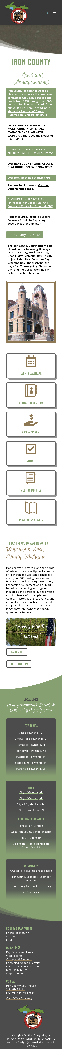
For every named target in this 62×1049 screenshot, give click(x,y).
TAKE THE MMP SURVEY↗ (36, 153)
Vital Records (14, 955)
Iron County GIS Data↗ (25, 235)
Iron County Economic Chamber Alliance (31, 878)
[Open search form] (48, 13)
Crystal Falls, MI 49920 (20, 993)
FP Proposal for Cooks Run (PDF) (28, 202)
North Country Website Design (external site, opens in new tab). (31, 1042)
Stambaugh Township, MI (31, 762)
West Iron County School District (31, 831)
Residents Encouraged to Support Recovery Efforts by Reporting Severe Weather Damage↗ (29, 220)
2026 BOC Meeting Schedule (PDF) (29, 177)
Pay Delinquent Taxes (19, 952)
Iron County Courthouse (21, 985)
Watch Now (32, 636)
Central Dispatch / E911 (20, 933)
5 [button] (34, 50)
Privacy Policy (15, 1038)
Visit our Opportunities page (28, 187)
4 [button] (32, 50)
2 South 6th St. (15, 989)
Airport (10, 936)
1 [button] (24, 50)
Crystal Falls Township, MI (31, 738)
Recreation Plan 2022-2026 (22, 966)
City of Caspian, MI (31, 798)
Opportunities (15, 973)
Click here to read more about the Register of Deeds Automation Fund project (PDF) (29, 111)
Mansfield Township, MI (30, 768)
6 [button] (37, 50)
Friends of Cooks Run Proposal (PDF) (30, 206)
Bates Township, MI (31, 732)
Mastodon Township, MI (31, 756)
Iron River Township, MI (31, 750)
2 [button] (27, 50)
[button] (54, 13)
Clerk (9, 940)
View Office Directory (19, 998)
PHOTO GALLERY (19, 664)
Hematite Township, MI (31, 744)
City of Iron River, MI (31, 810)
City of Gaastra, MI (31, 792)
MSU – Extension (31, 837)
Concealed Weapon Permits (23, 963)
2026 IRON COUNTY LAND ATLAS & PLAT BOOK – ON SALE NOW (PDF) (30, 165)
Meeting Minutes (16, 970)
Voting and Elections (19, 959)
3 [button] (29, 50)
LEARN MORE (17, 652)
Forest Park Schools (31, 825)
